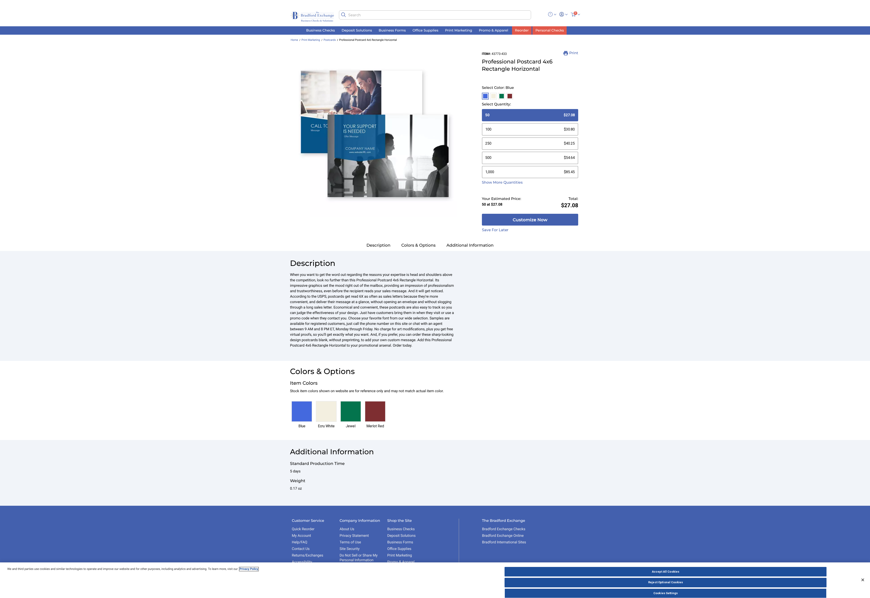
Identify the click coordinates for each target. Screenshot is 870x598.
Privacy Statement (354, 535)
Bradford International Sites (504, 542)
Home (294, 39)
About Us (347, 529)
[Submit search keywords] (343, 14)
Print (573, 53)
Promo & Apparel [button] (493, 30)
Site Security (350, 549)
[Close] (863, 580)
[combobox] (435, 14)
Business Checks (401, 529)
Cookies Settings (665, 593)
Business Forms (400, 542)
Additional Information (470, 245)
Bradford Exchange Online (503, 535)
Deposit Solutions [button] (357, 30)
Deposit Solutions (401, 535)
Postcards (330, 39)
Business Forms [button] (392, 30)
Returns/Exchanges (307, 555)
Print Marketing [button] (458, 30)
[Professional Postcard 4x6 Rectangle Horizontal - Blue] (374, 134)
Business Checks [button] (320, 30)
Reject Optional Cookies (665, 582)
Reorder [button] (522, 30)
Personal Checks (549, 30)
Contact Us (301, 549)
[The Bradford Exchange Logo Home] (312, 16)
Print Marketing (311, 39)
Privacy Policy (248, 569)
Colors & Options (418, 245)
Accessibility (302, 562)
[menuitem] (320, 30)
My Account (301, 535)
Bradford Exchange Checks (503, 529)
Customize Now (530, 219)
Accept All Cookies (665, 571)
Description (378, 245)
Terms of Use (350, 542)
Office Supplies (399, 549)
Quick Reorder (303, 529)
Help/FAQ (299, 542)
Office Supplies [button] (425, 30)
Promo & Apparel (400, 562)
